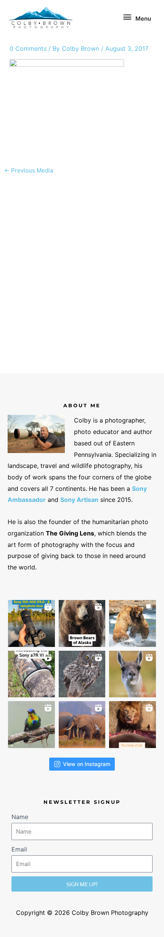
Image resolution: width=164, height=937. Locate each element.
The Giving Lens (70, 533)
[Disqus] (82, 274)
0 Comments (28, 48)
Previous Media (28, 170)
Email (19, 849)
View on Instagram (86, 764)
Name (19, 817)
